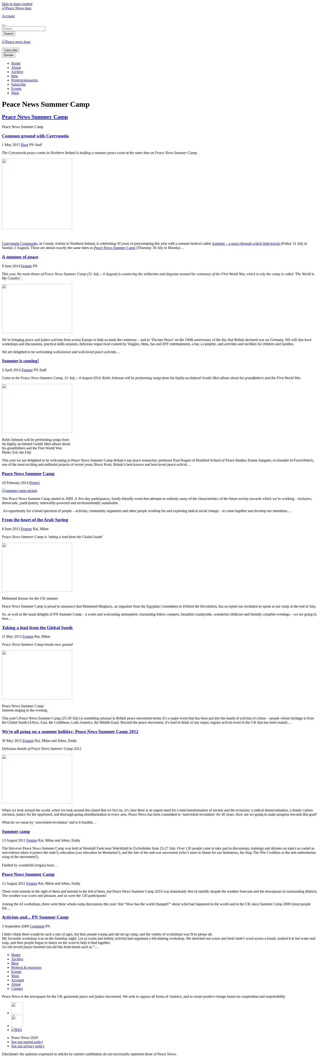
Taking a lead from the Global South (37, 627)
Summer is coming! (20, 360)
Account (8, 16)
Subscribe (10, 50)
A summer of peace (20, 256)
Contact (17, 988)
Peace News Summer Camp (114, 248)
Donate (8, 55)
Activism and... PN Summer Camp (35, 917)
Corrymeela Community (19, 244)
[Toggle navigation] (4, 25)
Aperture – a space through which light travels (246, 244)
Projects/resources (24, 80)
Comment (37, 926)
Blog (24, 145)
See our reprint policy (27, 1042)
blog (14, 76)
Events (16, 89)
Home (15, 63)
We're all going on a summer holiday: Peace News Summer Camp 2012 (70, 731)
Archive (17, 72)
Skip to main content (17, 4)
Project (34, 483)
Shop (15, 93)
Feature (26, 266)
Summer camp (16, 831)
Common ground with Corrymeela (35, 135)
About (16, 68)
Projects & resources (26, 967)
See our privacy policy (28, 1046)
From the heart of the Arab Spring (35, 519)
